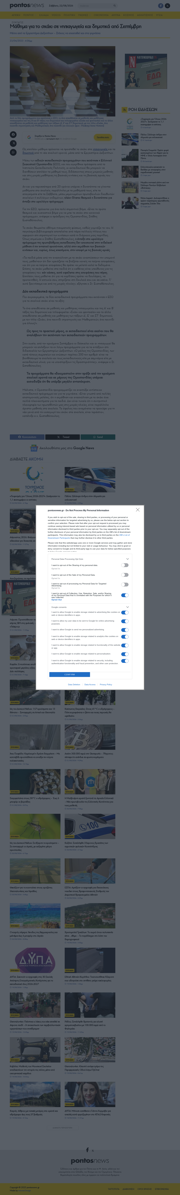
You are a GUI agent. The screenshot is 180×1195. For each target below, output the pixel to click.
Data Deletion (74, 684)
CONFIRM (70, 675)
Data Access (90, 684)
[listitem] (90, 558)
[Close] (138, 510)
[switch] (125, 565)
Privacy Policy (106, 684)
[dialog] (90, 597)
